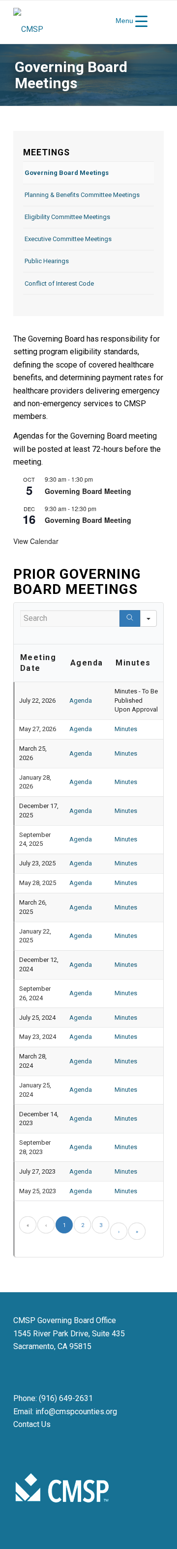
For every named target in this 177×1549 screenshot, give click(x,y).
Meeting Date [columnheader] (38, 663)
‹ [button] (46, 1225)
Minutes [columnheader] (133, 662)
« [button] (28, 1225)
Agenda (80, 700)
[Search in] (148, 618)
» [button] (137, 1232)
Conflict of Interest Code (59, 283)
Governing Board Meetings (67, 172)
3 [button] (100, 1225)
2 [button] (82, 1225)
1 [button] (64, 1225)
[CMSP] (73, 22)
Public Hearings (47, 261)
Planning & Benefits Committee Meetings (82, 194)
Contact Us (32, 1424)
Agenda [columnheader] (86, 662)
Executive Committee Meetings (68, 239)
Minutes (126, 729)
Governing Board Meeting (88, 491)
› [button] (118, 1232)
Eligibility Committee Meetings (67, 217)
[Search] (129, 618)
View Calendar (36, 541)
